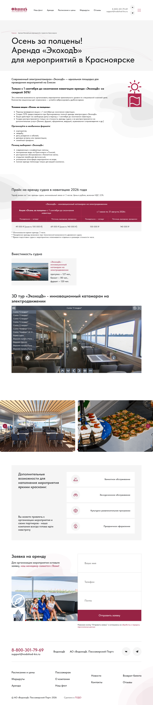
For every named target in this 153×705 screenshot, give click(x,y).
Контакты (96, 682)
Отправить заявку (109, 615)
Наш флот (38, 10)
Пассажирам (63, 672)
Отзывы (97, 10)
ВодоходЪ (59, 651)
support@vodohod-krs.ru (117, 11)
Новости (96, 675)
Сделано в (72, 697)
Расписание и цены (66, 10)
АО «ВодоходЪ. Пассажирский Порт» (92, 651)
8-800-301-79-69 (120, 9)
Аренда (50, 10)
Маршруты (84, 10)
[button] (71, 449)
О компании (62, 679)
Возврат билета (132, 675)
